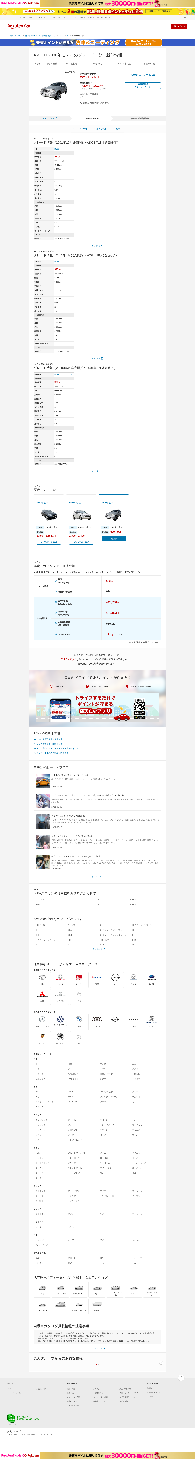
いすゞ (71, 1069)
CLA (70, 930)
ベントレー (41, 1158)
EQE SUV (40, 899)
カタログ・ (45, 63)
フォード (72, 1125)
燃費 (118, 129)
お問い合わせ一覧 (29, 1435)
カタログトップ (50, 118)
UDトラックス (74, 1079)
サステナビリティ (47, 1435)
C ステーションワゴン (142, 925)
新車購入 (96, 1389)
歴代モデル (101, 129)
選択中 (114, 538)
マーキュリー (138, 1125)
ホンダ (103, 1064)
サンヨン (136, 1240)
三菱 (134, 1064)
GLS (134, 904)
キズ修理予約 (98, 1393)
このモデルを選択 (49, 542)
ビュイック (41, 1125)
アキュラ (136, 1079)
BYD (38, 1258)
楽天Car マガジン (73, 1401)
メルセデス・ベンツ (45, 1102)
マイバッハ (73, 1102)
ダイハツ (40, 1074)
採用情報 (150, 1397)
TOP (9, 1389)
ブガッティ (137, 1214)
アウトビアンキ (75, 1191)
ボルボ (71, 1227)
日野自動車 (137, 1074)
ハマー (39, 1140)
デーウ (71, 1240)
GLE (102, 904)
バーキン (40, 1263)
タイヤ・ (123, 63)
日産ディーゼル (107, 1074)
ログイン (181, 26)
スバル (103, 1069)
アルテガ (40, 1107)
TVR (38, 1153)
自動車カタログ (99, 1401)
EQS (134, 940)
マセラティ (41, 1196)
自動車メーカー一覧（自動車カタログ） (40, 36)
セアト (71, 1263)
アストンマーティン (77, 1153)
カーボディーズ (139, 1163)
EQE (70, 940)
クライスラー (74, 1120)
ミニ (134, 1102)
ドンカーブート (139, 1258)
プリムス (136, 1130)
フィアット (105, 1191)
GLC (70, 904)
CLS (70, 935)
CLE (134, 930)
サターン (104, 1120)
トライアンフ (74, 1173)
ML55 (56, 149)
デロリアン (73, 1130)
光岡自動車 (73, 1074)
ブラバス (104, 1102)
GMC (134, 1135)
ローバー (136, 1158)
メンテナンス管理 (74, 1397)
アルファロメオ (43, 1191)
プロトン (72, 1258)
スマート (136, 1092)
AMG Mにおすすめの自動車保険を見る (51, 753)
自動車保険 (123, 1401)
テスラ (39, 1135)
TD (101, 1258)
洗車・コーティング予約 (128, 1393)
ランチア (72, 1196)
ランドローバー (75, 1158)
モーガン (40, 1168)
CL (37, 930)
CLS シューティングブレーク (113, 935)
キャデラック (42, 1120)
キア (102, 1240)
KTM (102, 1263)
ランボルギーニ (107, 1196)
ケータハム (105, 1163)
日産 (70, 1064)
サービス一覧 (12, 1435)
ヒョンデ (40, 1240)
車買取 (71, 63)
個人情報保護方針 (153, 1392)
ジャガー (104, 1153)
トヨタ (39, 1064)
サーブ (39, 1227)
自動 (149, 63)
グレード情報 (81, 129)
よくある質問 (41, 1389)
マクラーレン (106, 1168)
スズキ (135, 1069)
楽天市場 (182, 17)
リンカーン (41, 1130)
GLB (38, 904)
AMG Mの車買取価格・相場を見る (49, 739)
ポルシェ (136, 1097)
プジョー (72, 1214)
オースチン (137, 1168)
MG (101, 1173)
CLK (37, 935)
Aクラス (71, 925)
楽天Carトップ (16, 36)
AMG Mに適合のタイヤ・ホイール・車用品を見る (56, 748)
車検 (97, 63)
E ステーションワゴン (45, 940)
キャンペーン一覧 (14, 1393)
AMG (61, 36)
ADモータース (42, 1245)
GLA (134, 899)
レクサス (104, 1079)
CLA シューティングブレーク (113, 930)
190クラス (40, 925)
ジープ (71, 1135)
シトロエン (41, 1214)
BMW (70, 1092)
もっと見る (96, 246)
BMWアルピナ (106, 1092)
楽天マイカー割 (73, 1405)
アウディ (40, 1097)
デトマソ (136, 1196)
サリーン (104, 1130)
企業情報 (150, 1388)
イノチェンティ (75, 1201)
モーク (39, 1178)
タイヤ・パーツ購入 (101, 1397)
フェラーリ (137, 1191)
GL (101, 899)
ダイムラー (137, 1153)
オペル (71, 1097)
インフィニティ (75, 1140)
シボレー (136, 1120)
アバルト (40, 1201)
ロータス (104, 1158)
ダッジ (103, 1135)
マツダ (39, 1069)
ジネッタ (72, 1163)
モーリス (40, 1173)
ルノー (103, 1214)
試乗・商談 (71, 1389)
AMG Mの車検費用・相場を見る (48, 744)
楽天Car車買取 (125, 1389)
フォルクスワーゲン (109, 1097)
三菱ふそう (41, 1079)
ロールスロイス (43, 1163)
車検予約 (70, 1393)
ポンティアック (107, 1125)
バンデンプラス (75, 1168)
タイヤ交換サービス (127, 1397)
